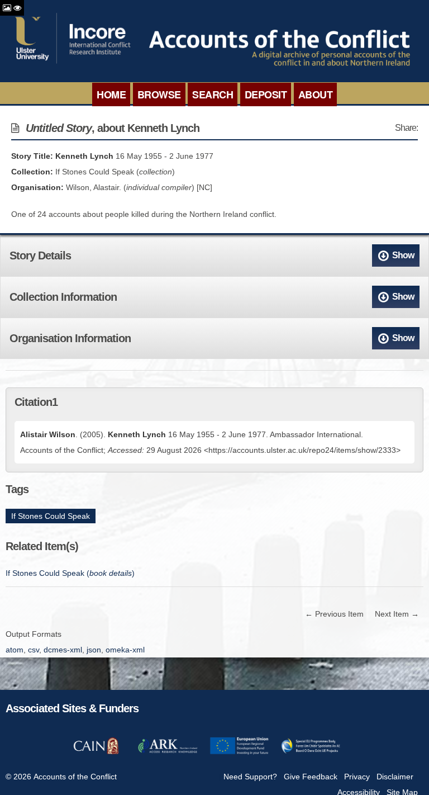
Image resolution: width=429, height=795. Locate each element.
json (94, 649)
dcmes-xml (63, 649)
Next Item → (397, 613)
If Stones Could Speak (50, 516)
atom (14, 649)
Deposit (266, 94)
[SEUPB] (310, 752)
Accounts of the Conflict (75, 776)
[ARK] (167, 752)
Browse (159, 94)
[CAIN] (96, 752)
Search (212, 94)
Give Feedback (310, 776)
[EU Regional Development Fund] (239, 752)
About (315, 94)
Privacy (357, 776)
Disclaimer (394, 776)
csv (33, 649)
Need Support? (250, 776)
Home (111, 94)
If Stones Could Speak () (70, 573)
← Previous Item (334, 613)
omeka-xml (125, 649)
